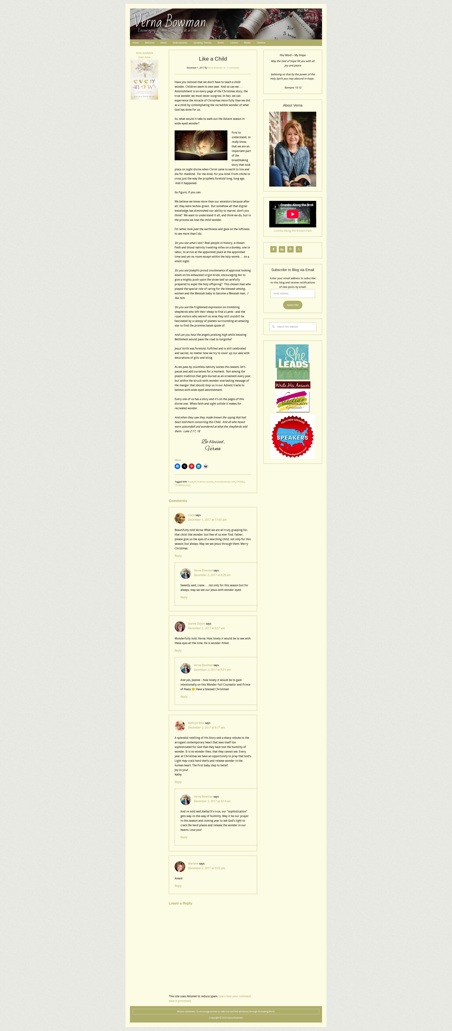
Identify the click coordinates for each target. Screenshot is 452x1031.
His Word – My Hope (293, 55)
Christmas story (182, 485)
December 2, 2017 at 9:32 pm (206, 868)
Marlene (193, 863)
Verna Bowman (169, 22)
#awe (190, 482)
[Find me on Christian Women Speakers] (293, 457)
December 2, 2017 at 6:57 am (206, 628)
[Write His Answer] (292, 379)
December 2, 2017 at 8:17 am (206, 727)
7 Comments (233, 68)
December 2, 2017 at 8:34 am (212, 801)
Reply (178, 555)
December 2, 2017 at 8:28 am (212, 575)
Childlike (240, 482)
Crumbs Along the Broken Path (293, 230)
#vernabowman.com (225, 482)
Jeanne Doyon (196, 623)
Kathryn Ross (196, 723)
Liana (191, 515)
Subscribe (293, 305)
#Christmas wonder (204, 482)
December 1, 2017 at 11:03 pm (207, 519)
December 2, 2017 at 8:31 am (212, 669)
